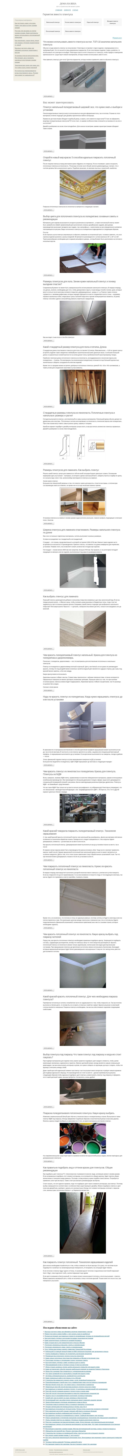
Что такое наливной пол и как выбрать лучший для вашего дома (67, 1373)
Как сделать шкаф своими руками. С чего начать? (62, 1435)
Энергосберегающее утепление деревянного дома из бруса (66, 1402)
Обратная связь (86, 1449)
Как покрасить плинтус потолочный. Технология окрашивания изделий (78, 1262)
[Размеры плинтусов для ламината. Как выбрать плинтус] (83, 501)
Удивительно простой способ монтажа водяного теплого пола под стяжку (70, 1387)
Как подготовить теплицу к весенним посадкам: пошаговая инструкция (69, 1338)
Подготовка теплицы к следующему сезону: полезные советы (66, 1360)
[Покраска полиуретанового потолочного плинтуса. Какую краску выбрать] (83, 1138)
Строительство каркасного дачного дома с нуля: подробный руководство (70, 1380)
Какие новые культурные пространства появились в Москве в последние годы (72, 1358)
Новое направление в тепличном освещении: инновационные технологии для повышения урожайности (81, 1418)
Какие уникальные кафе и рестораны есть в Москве (63, 1378)
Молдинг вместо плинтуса (112, 22)
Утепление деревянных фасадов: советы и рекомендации (65, 1345)
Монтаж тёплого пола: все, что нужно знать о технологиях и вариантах (69, 1385)
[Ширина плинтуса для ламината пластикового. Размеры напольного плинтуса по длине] (83, 571)
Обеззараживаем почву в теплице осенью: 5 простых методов (66, 1365)
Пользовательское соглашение (61, 1449)
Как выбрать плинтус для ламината (60, 596)
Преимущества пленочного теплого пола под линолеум (64, 1356)
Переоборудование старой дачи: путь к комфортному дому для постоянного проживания (76, 1382)
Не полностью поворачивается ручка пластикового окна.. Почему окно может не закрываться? (26, 73)
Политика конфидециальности (56, 1452)
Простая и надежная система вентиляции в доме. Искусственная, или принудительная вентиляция (79, 1422)
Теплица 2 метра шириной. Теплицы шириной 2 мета (63, 1442)
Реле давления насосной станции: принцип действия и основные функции (71, 1411)
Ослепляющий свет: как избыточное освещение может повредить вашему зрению (73, 1400)
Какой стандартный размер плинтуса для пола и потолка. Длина (74, 347)
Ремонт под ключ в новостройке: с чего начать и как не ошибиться (67, 1334)
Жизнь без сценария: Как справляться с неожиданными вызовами (68, 1371)
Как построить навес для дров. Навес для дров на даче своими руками (26, 26)
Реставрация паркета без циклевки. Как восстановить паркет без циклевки (70, 1444)
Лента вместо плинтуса (72, 31)
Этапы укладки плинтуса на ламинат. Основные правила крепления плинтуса (72, 1420)
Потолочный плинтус (53, 31)
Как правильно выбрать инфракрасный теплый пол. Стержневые (67, 1413)
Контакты (51, 1449)
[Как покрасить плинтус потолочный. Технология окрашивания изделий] (83, 1301)
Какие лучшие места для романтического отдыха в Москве (65, 1343)
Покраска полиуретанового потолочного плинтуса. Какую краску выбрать (78, 1113)
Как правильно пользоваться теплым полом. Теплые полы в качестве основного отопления (76, 1409)
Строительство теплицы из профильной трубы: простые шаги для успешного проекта (74, 1433)
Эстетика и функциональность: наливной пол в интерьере (65, 1376)
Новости (67, 9)
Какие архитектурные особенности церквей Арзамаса (63, 1340)
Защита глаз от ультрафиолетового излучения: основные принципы (68, 1396)
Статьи (75, 9)
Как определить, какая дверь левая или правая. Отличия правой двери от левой (27, 43)
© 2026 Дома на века (20, 1449)
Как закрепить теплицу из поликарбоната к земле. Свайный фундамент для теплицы (74, 1415)
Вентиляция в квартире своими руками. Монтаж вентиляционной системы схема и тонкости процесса (80, 1429)
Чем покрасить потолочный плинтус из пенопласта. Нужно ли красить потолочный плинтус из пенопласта (77, 868)
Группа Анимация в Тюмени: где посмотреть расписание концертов (68, 1354)
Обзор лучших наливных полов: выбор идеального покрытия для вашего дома (72, 1367)
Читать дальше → (48, 96)
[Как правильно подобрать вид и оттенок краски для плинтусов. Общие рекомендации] (83, 1223)
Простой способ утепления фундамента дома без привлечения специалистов (72, 1393)
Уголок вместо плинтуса (73, 22)
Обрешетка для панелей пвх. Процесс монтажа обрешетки (65, 1431)
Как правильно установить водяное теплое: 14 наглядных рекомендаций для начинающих (76, 1389)
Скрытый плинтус (93, 22)
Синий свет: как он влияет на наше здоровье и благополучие (66, 1398)
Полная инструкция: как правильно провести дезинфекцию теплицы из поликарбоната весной (77, 1336)
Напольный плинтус (53, 22)
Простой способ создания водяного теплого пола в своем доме (67, 1391)
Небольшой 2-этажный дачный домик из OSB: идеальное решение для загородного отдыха (76, 1351)
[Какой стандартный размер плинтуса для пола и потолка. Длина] (83, 387)
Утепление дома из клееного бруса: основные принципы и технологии (69, 1404)
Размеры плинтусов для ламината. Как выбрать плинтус (71, 470)
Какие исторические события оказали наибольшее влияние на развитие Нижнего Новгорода (77, 1369)
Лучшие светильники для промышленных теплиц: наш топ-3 (66, 1407)
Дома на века (68, 3)
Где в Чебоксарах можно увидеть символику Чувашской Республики (68, 1349)
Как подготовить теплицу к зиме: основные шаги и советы (65, 1362)
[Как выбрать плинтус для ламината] (83, 628)
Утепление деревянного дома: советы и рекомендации (63, 1347)
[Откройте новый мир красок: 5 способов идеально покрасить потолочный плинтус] (83, 187)
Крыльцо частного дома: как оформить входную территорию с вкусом (26, 50)
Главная (58, 9)
